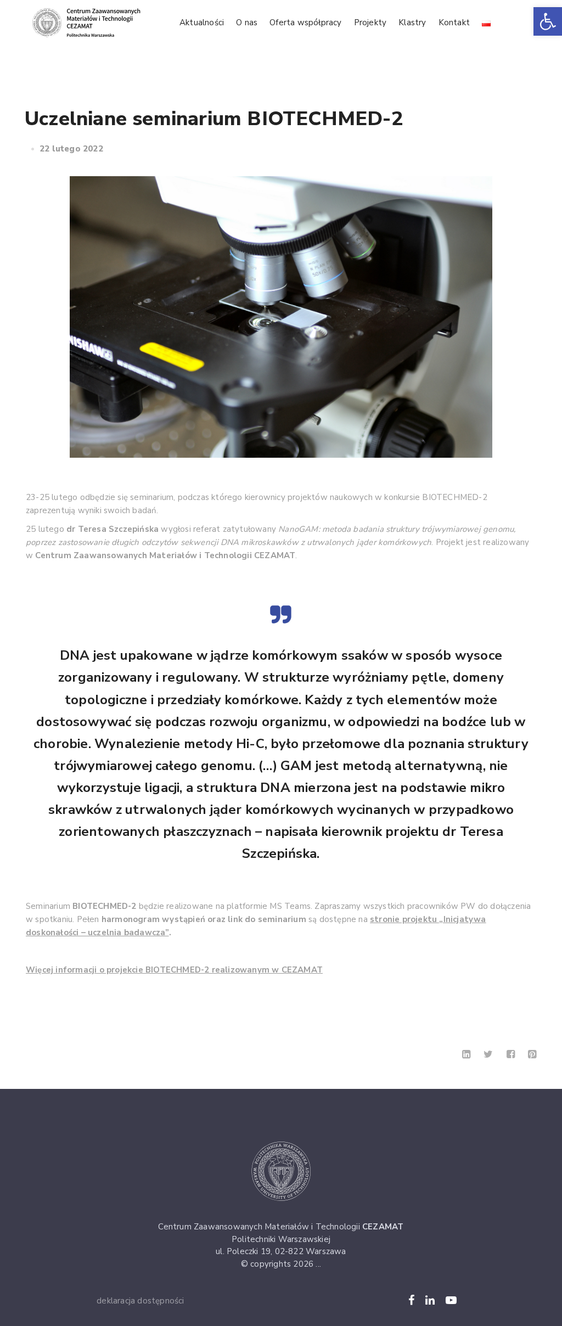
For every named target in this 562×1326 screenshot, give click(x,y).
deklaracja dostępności (140, 1300)
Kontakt (454, 22)
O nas (246, 22)
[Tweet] (488, 1054)
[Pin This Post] (532, 1054)
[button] (547, 21)
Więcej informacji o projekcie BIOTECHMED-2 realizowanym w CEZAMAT (174, 969)
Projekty (370, 22)
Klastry (412, 22)
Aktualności (201, 22)
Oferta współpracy (305, 22)
